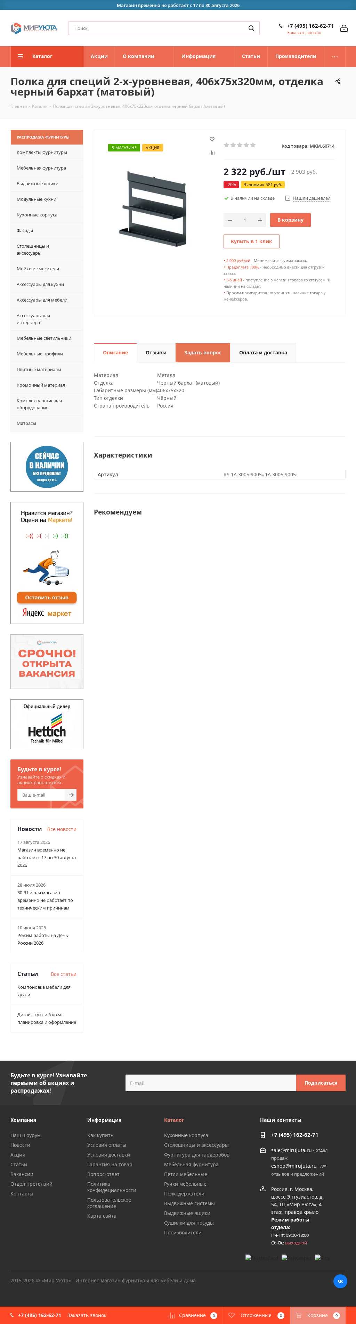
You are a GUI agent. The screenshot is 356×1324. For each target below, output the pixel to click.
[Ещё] (335, 56)
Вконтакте (340, 1281)
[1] (227, 145)
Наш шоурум (25, 1135)
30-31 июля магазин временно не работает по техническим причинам (45, 900)
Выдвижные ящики (187, 1213)
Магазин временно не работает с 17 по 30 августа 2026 (46, 857)
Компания (23, 1120)
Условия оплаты (106, 1145)
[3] (240, 145)
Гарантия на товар (109, 1164)
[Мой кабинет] (344, 28)
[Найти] (251, 28)
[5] (253, 145)
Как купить (100, 1135)
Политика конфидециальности (111, 1187)
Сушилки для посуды (189, 1222)
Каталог (174, 1120)
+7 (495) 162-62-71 (310, 25)
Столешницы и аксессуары (196, 1145)
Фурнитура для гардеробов (196, 1154)
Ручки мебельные (185, 1184)
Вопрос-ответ (103, 1174)
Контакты (21, 1193)
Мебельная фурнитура (191, 1164)
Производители (183, 1232)
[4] (246, 145)
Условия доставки (108, 1154)
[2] (233, 145)
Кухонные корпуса (186, 1135)
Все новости (61, 829)
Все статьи (63, 974)
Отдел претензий (31, 1184)
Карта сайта (101, 1215)
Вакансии (21, 1174)
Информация (104, 1120)
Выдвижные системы (189, 1203)
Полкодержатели (184, 1193)
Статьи (18, 1164)
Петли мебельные (185, 1174)
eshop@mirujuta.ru (294, 1166)
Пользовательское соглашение (109, 1202)
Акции (17, 1154)
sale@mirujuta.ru (291, 1150)
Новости (20, 1145)
